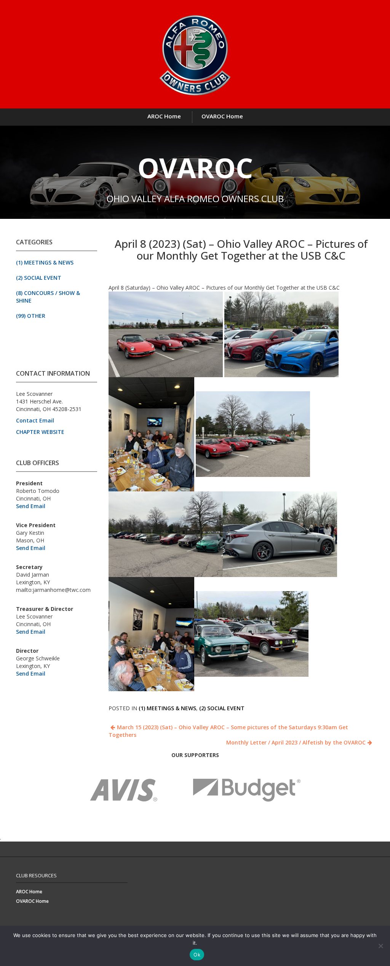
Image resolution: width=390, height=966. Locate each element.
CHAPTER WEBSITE (40, 431)
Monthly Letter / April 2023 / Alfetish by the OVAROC (296, 742)
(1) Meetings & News (45, 262)
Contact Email (35, 420)
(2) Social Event (38, 277)
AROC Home (164, 116)
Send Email (30, 506)
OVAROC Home (222, 116)
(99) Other (30, 315)
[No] (380, 946)
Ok (196, 955)
